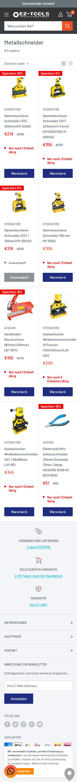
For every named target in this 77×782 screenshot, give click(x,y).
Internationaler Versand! (38, 3)
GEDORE (48, 442)
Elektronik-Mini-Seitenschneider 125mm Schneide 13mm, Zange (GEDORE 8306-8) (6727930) (56, 462)
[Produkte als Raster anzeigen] (64, 63)
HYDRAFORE (12, 109)
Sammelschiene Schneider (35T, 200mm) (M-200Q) (17, 121)
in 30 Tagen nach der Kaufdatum (38, 576)
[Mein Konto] (60, 14)
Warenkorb (19, 173)
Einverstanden (20, 771)
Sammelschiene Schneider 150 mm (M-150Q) (56, 235)
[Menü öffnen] (6, 14)
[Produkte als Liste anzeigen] (71, 63)
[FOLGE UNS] (7, 724)
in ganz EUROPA (38, 547)
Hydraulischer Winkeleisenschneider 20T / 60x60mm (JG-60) (19, 457)
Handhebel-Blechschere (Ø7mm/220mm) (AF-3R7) (16, 342)
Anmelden (19, 698)
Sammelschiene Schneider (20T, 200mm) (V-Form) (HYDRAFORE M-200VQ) (56, 126)
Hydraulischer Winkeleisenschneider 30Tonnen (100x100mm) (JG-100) (58, 344)
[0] (69, 14)
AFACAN (9, 328)
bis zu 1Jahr (38, 604)
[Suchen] (67, 26)
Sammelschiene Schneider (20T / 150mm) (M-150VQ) (17, 235)
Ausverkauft (19, 277)
